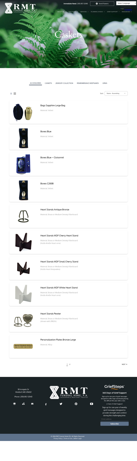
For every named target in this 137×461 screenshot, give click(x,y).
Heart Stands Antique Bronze (54, 209)
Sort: (102, 93)
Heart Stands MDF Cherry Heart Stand (59, 235)
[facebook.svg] (46, 406)
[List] (11, 93)
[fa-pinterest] (76, 405)
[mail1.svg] (32, 405)
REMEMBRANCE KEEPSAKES (88, 83)
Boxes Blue (45, 131)
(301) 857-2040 (82, 4)
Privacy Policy (58, 438)
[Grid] (15, 93)
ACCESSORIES (35, 83)
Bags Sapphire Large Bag (52, 105)
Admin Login (78, 438)
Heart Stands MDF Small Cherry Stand (59, 261)
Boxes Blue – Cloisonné (52, 157)
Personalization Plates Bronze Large (58, 339)
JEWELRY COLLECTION (64, 83)
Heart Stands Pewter (50, 313)
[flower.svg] (14, 405)
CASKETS (48, 83)
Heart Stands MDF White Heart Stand (59, 287)
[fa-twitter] (60, 405)
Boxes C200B (47, 183)
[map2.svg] (23, 405)
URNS (104, 83)
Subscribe (114, 424)
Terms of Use (68, 438)
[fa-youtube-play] (91, 405)
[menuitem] (61, 12)
